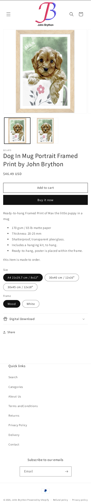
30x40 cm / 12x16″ (61, 277)
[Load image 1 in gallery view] (17, 131)
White (31, 304)
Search (13, 377)
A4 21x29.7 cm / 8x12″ (23, 277)
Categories (15, 387)
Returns (13, 415)
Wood (12, 304)
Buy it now (45, 200)
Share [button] (11, 332)
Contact (13, 444)
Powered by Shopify (38, 499)
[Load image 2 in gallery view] (45, 131)
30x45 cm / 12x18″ (20, 287)
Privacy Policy (17, 425)
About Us (14, 396)
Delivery (13, 435)
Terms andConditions (23, 406)
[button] (8, 14)
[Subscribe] (66, 471)
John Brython (19, 499)
